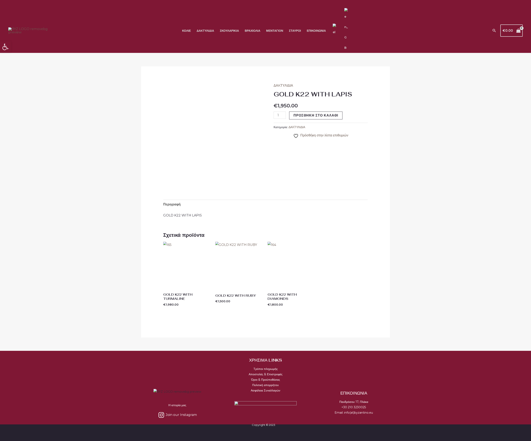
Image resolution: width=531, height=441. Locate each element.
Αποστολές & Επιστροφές (266, 374)
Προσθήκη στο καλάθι (316, 115)
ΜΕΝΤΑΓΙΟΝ (274, 31)
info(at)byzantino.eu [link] (358, 412)
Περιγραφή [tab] (172, 204)
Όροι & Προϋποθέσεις (265, 379)
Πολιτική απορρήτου (265, 385)
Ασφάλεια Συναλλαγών (265, 390)
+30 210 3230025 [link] (353, 407)
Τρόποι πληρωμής (265, 369)
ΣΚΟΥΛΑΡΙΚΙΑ (229, 31)
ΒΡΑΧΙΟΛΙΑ (252, 31)
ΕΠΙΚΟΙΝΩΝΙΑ (316, 31)
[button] (494, 30)
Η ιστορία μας (177, 405)
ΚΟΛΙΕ (186, 31)
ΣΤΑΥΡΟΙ (295, 31)
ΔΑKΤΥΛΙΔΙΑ (205, 31)
